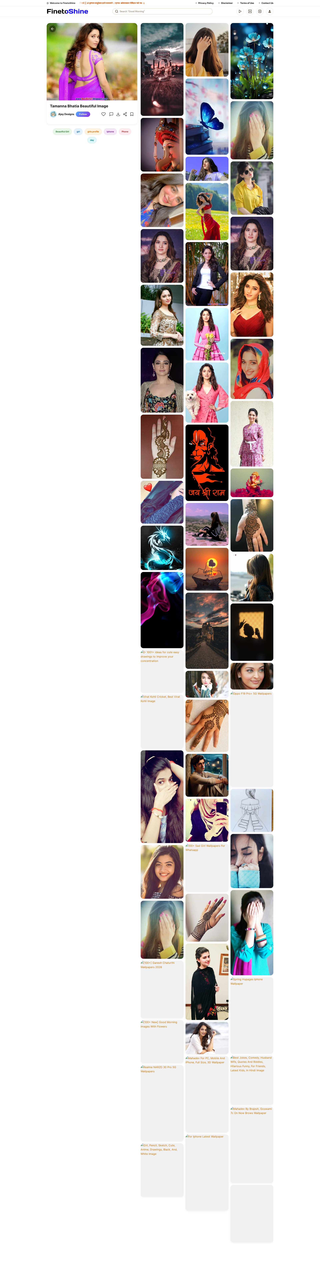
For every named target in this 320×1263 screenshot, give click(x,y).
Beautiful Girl (62, 131)
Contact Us (267, 3)
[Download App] (240, 11)
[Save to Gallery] (180, 32)
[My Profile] (269, 11)
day (92, 140)
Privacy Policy (206, 3)
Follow (83, 114)
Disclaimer (227, 3)
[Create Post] (260, 11)
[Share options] (180, 26)
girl (78, 131)
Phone (125, 131)
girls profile (93, 131)
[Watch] (250, 11)
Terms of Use (247, 3)
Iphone (110, 131)
